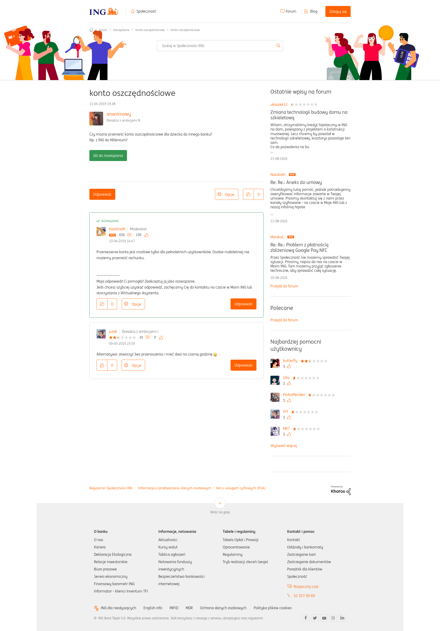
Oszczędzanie (121, 30)
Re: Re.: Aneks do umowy (296, 182)
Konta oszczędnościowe (150, 30)
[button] (248, 194)
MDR (189, 608)
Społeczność (146, 11)
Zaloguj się (338, 11)
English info (152, 608)
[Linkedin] (342, 618)
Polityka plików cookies (273, 608)
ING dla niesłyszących (118, 608)
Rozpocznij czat (306, 586)
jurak (113, 331)
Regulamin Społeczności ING (111, 488)
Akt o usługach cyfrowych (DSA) (241, 488)
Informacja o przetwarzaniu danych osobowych (174, 488)
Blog (313, 11)
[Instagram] (333, 618)
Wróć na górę (220, 512)
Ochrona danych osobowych (223, 608)
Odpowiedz (102, 194)
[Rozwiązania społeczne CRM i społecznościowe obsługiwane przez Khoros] (341, 490)
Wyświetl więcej (283, 445)
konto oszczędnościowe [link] (185, 30)
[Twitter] (315, 618)
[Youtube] (324, 618)
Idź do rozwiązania (108, 155)
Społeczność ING (91, 30)
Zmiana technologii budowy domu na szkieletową (308, 114)
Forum (291, 11)
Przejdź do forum (284, 286)
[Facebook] (305, 618)
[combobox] (220, 45)
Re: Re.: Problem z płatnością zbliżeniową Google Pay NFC (299, 247)
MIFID (174, 608)
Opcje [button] (229, 194)
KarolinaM (117, 229)
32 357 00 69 (304, 595)
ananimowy (119, 114)
